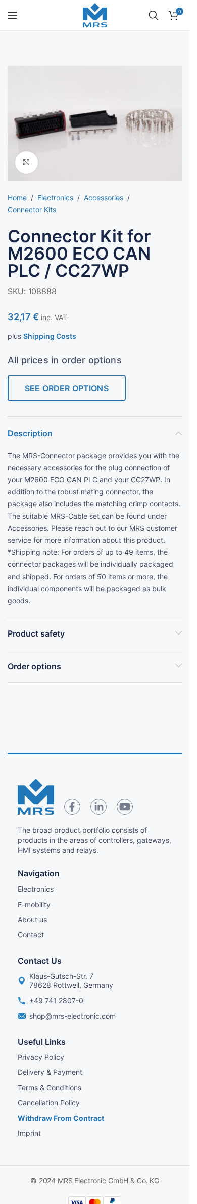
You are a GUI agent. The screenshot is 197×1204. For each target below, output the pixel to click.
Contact (31, 934)
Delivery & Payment (50, 1072)
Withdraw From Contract (61, 1118)
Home (17, 197)
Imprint (29, 1133)
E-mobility (34, 904)
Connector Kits (32, 209)
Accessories (103, 197)
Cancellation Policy (49, 1102)
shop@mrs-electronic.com (72, 1015)
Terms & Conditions (49, 1087)
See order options (67, 388)
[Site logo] (95, 14)
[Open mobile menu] (13, 15)
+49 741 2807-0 (56, 1000)
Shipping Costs (49, 336)
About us (32, 919)
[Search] (153, 15)
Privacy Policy (41, 1057)
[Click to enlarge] (26, 162)
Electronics (55, 197)
